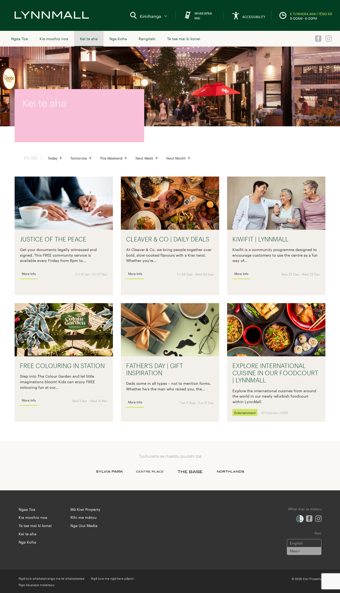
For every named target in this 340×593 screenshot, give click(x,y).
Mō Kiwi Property (85, 509)
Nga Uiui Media (83, 525)
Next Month (176, 158)
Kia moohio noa (54, 38)
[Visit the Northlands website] (230, 472)
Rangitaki (147, 38)
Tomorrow (78, 158)
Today (52, 158)
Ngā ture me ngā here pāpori (112, 578)
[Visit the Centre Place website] (149, 472)
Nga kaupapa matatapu (36, 584)
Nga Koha (118, 38)
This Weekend (111, 158)
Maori (295, 550)
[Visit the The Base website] (190, 472)
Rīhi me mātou (83, 517)
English (296, 543)
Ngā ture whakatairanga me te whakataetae (51, 578)
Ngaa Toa (19, 38)
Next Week (144, 158)
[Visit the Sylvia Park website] (109, 472)
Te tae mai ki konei (183, 38)
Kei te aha (89, 38)
